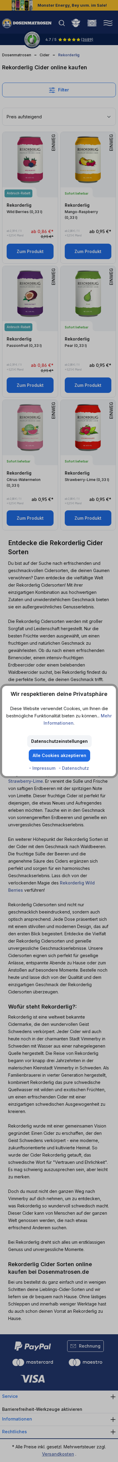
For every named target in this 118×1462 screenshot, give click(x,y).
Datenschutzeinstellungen (59, 741)
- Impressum (43, 768)
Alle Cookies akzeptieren (59, 755)
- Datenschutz (74, 768)
